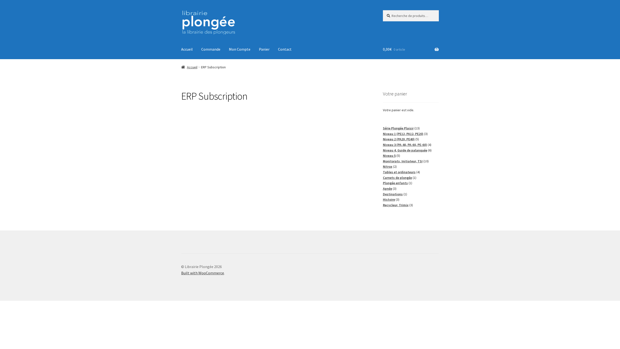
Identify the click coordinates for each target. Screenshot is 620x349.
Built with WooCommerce (202, 272)
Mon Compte (239, 49)
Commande (210, 49)
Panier (264, 49)
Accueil (187, 49)
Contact (285, 49)
